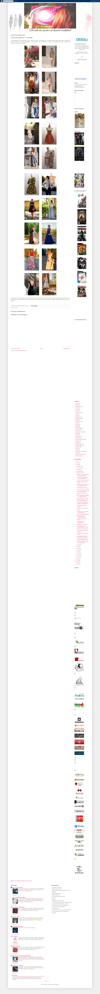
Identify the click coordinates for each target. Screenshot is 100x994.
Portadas (77, 440)
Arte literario (15, 936)
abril (78, 551)
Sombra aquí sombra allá (81, 451)
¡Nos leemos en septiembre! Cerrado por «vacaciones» (28, 937)
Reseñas (77, 446)
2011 (77, 562)
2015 (77, 463)
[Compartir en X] (34, 306)
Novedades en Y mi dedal (82, 524)
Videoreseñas (78, 455)
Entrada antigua (66, 348)
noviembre (79, 467)
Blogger (57, 984)
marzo (78, 553)
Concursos (78, 412)
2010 (77, 564)
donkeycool (14, 975)
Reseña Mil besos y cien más (82, 498)
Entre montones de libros (17, 887)
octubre (78, 469)
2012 (77, 560)
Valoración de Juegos (80, 454)
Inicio (41, 348)
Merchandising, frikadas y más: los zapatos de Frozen (83, 485)
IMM (76, 422)
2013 (77, 559)
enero (78, 556)
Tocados (78, 509)
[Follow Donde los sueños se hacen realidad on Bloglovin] (81, 79)
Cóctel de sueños (16, 916)
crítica (77, 413)
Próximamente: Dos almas (82, 487)
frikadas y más (78, 418)
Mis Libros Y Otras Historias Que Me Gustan (21, 955)
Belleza (77, 404)
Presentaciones (79, 443)
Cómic (77, 410)
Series (77, 449)
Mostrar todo (47, 981)
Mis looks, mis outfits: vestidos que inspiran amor (83, 542)
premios (77, 442)
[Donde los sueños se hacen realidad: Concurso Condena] (79, 144)
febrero (78, 555)
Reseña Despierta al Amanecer (83, 514)
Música (77, 434)
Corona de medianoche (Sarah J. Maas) (25, 908)
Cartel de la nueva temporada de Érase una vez (83, 512)
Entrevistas (78, 416)
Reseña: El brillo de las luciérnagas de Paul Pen (27, 917)
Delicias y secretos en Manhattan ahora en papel (82, 527)
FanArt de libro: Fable (22, 966)
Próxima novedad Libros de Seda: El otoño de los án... (82, 539)
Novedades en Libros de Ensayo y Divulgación (26, 927)
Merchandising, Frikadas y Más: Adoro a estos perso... (83, 537)
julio (78, 546)
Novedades (78, 437)
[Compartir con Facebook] (35, 306)
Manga (77, 425)
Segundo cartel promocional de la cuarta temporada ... (82, 500)
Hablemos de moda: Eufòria (82, 528)
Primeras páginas (79, 445)
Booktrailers (78, 406)
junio (78, 548)
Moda (16, 307)
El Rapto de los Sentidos (17, 965)
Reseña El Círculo (80, 472)
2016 (77, 461)
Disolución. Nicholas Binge (23, 888)
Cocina (77, 409)
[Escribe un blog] (32, 306)
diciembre (79, 466)
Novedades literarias (80, 439)
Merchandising (79, 428)
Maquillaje (78, 427)
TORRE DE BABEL (16, 946)
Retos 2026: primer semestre (23, 947)
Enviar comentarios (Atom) (21, 350)
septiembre (79, 471)
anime (77, 403)
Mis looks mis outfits (80, 431)
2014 (77, 464)
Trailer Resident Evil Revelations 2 (81, 522)
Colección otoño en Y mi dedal (83, 489)
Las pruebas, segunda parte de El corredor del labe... (83, 491)
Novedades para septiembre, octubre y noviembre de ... (82, 503)
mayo (78, 550)
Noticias (77, 436)
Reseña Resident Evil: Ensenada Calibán (81, 517)
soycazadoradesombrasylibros (18, 897)
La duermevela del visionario (18, 907)
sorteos (77, 452)
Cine (77, 407)
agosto (78, 544)
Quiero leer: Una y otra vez (82, 493)
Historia (77, 419)
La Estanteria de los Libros (17, 926)
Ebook (77, 415)
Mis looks (77, 430)
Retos (77, 448)
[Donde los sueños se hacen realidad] (81, 57)
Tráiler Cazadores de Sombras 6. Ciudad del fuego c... (83, 496)
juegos (77, 424)
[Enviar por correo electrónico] (31, 306)
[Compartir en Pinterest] (37, 306)
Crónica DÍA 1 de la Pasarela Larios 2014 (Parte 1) (82, 478)
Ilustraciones (78, 421)
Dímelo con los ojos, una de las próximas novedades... (83, 475)
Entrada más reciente (15, 348)
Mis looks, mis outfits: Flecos (82, 508)
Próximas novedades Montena (83, 480)
